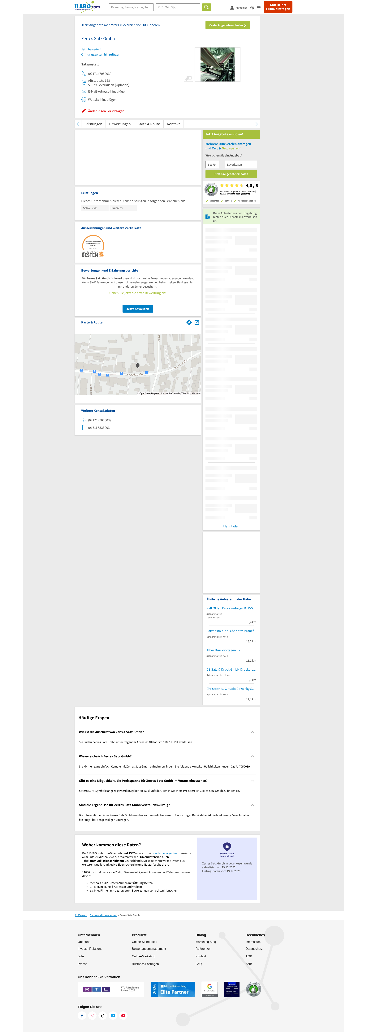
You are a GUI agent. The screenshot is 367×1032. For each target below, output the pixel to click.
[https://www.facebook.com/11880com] (82, 1015)
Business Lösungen (145, 964)
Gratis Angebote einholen (226, 25)
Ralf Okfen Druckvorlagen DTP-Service (231, 608)
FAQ (199, 964)
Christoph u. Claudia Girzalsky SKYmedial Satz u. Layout (231, 688)
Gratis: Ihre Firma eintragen (278, 6)
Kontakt (173, 123)
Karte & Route (149, 123)
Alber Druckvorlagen (221, 650)
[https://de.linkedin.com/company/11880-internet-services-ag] (113, 1015)
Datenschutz (254, 948)
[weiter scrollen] (256, 124)
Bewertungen (120, 123)
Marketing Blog (206, 941)
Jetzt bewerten (137, 309)
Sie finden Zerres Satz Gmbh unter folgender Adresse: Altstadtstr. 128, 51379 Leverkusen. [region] (136, 742)
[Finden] (206, 7)
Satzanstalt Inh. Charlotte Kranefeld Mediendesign (231, 631)
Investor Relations (90, 948)
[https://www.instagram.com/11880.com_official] (92, 1015)
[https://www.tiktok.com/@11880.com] (102, 1015)
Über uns (84, 941)
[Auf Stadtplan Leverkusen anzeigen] (197, 322)
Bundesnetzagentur (164, 853)
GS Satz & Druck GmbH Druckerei (230, 669)
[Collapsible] (252, 732)
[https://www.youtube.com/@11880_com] (123, 1015)
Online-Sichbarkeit (144, 941)
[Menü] (260, 7)
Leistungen (93, 123)
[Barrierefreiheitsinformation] (253, 7)
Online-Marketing (143, 956)
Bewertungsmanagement (149, 948)
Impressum (253, 941)
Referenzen (203, 948)
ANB (249, 964)
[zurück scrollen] (78, 124)
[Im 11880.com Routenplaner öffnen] (189, 321)
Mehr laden (231, 526)
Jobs (81, 956)
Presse (82, 964)
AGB (249, 956)
